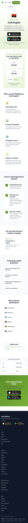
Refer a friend (4, 489)
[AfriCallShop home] (2, 2)
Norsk (15, 519)
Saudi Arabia (19, 363)
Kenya (2, 455)
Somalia (3, 471)
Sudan (2, 462)
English (2, 518)
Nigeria (3, 450)
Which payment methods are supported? (13, 282)
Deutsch (16, 518)
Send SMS (3, 487)
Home (2, 6)
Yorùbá (15, 521)
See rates (3, 485)
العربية (23, 518)
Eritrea (2, 459)
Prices (6, 6)
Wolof (12, 521)
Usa (3, 367)
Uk (3, 363)
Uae (3, 371)
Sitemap (3, 501)
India (17, 371)
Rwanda (3, 466)
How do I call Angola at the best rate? (12, 269)
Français (7, 518)
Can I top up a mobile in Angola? (11, 275)
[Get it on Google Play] (14, 39)
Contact (3, 498)
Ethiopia (3, 457)
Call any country (5, 480)
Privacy (3, 505)
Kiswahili (20, 521)
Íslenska (3, 521)
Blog (2, 443)
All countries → (4, 473)
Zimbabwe (3, 469)
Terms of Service (5, 503)
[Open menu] (9, 2)
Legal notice (4, 508)
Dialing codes (4, 439)
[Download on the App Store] (14, 34)
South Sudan (4, 464)
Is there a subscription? (11, 288)
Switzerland (19, 367)
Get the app (16, 2)
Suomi (24, 519)
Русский (8, 521)
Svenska (19, 519)
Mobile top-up (4, 482)
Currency (10, 79)
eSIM (2, 436)
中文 (20, 518)
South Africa (4, 452)
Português (3, 519)
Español (11, 518)
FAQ (2, 496)
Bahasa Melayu (10, 519)
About (2, 510)
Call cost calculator (5, 441)
